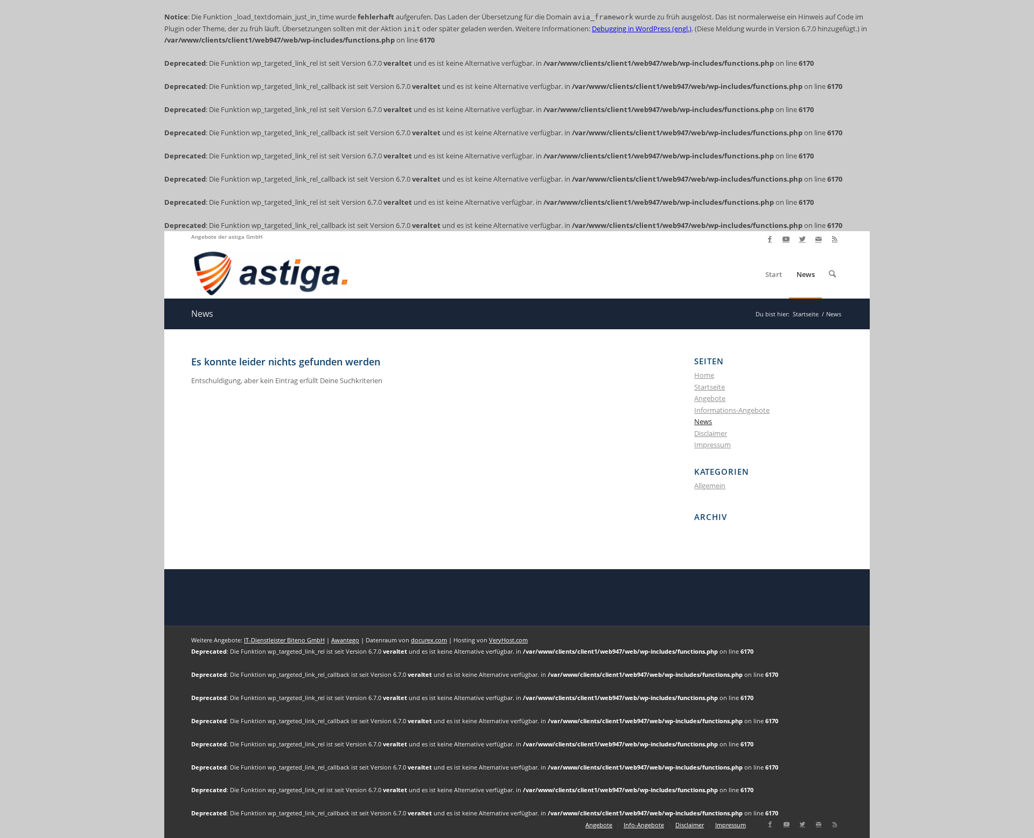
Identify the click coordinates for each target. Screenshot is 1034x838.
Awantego (345, 640)
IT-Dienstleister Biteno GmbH (284, 640)
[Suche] (832, 274)
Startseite (709, 387)
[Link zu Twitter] (802, 239)
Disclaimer (710, 433)
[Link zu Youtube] (786, 239)
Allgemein (709, 485)
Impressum (712, 444)
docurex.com (429, 640)
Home (704, 375)
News (202, 314)
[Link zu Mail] (818, 239)
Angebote (709, 398)
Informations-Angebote (732, 410)
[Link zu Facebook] (770, 239)
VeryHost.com (508, 640)
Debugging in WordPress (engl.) (641, 28)
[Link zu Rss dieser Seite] (835, 239)
